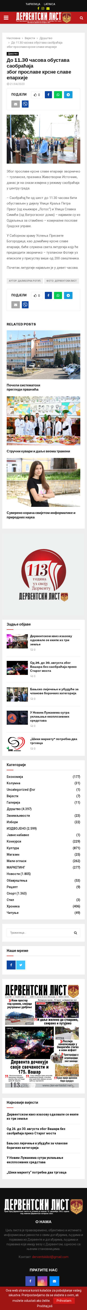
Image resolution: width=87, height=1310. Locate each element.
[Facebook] (30, 1281)
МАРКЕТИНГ (16, 867)
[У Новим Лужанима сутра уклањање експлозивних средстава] (17, 718)
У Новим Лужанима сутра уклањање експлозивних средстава (49, 716)
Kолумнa (13, 783)
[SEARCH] (75, 932)
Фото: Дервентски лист (61, 281)
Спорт (11, 893)
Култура (13, 848)
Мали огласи (16, 861)
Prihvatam (64, 1300)
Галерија (13, 802)
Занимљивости (18, 815)
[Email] (54, 1281)
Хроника (13, 906)
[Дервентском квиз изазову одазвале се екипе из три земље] (17, 641)
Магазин (13, 854)
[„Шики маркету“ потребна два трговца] (17, 744)
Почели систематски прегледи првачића (23, 387)
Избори (12, 822)
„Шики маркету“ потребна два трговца (36, 1172)
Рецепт (12, 887)
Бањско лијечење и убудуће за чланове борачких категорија (54, 691)
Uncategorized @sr (21, 789)
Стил (10, 900)
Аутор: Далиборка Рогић (25, 281)
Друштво (13, 53)
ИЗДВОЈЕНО (16, 828)
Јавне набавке (18, 835)
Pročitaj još (44, 1306)
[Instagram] (42, 1281)
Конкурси (14, 841)
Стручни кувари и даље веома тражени (38, 451)
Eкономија (15, 776)
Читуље (13, 913)
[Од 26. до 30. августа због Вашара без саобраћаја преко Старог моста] (17, 668)
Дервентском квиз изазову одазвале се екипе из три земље (51, 640)
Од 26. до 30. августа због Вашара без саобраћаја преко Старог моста (53, 667)
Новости (13, 874)
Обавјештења (17, 880)
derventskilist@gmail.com (50, 1257)
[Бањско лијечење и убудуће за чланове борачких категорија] (17, 694)
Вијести (12, 796)
